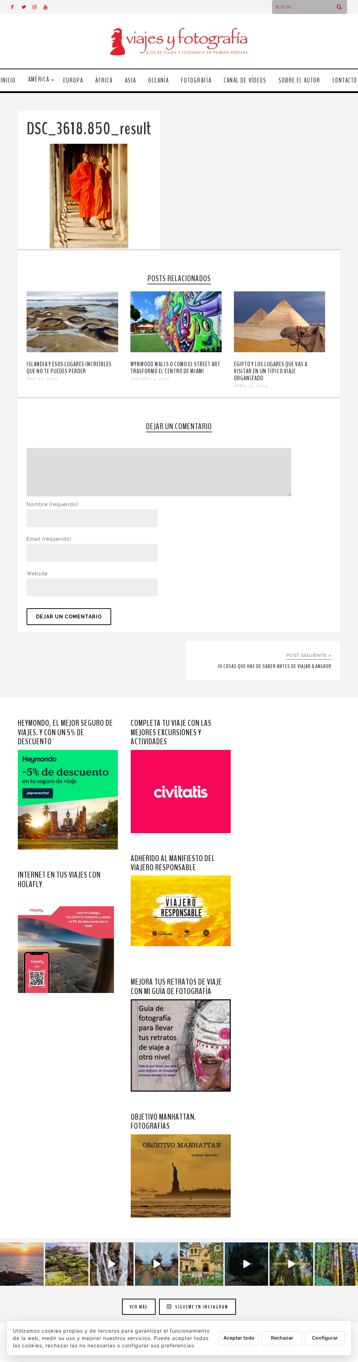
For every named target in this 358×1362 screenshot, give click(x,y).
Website (37, 573)
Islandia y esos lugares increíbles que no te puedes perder (69, 367)
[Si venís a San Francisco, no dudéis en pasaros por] (157, 1264)
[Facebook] (16, 7)
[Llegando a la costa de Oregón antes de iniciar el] (246, 1264)
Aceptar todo (239, 1338)
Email (49, 539)
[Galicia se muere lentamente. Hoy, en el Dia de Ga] (112, 1264)
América (38, 79)
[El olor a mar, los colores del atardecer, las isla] (67, 1264)
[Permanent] (72, 350)
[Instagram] (38, 7)
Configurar (325, 1338)
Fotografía (196, 80)
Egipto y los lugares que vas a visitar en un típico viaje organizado (270, 371)
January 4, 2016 (150, 378)
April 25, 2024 (251, 385)
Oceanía (158, 80)
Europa (73, 80)
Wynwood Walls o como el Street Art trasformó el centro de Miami (175, 367)
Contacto (344, 80)
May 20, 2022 (42, 378)
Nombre (52, 504)
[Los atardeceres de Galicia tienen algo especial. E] (22, 1264)
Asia (130, 80)
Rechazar (282, 1338)
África (104, 80)
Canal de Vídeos (245, 80)
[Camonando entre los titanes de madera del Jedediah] (291, 1264)
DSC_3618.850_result (89, 129)
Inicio (8, 80)
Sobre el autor (299, 80)
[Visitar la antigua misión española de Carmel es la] (201, 1264)
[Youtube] (48, 7)
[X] (27, 7)
